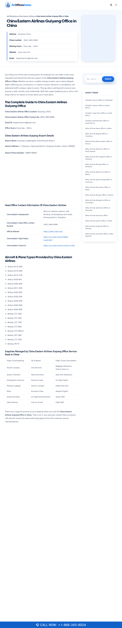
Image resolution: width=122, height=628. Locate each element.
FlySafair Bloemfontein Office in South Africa (97, 121)
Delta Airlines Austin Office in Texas (98, 221)
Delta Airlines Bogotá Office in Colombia (96, 134)
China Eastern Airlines (26, 16)
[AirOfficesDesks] (18, 4)
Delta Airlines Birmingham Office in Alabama (98, 157)
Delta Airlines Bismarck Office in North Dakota (97, 150)
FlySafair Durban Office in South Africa (97, 106)
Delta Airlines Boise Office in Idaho (98, 128)
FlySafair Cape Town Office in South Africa (98, 114)
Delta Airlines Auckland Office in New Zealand (99, 235)
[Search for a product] (111, 5)
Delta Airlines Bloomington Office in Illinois (98, 142)
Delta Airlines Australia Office (96, 215)
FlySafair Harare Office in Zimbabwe (99, 100)
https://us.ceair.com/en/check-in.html (59, 245)
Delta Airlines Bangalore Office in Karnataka (97, 201)
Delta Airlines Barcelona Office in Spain (97, 188)
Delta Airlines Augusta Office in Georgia (97, 227)
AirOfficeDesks (12, 16)
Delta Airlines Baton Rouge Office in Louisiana (98, 180)
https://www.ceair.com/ (53, 231)
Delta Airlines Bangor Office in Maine (99, 195)
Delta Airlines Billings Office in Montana (96, 165)
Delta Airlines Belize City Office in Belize (97, 173)
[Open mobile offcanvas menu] (116, 5)
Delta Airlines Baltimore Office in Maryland (97, 209)
